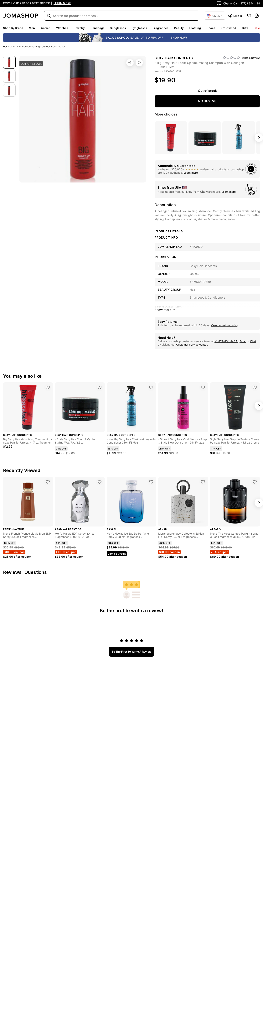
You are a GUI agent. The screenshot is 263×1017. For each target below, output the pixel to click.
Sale (257, 28)
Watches (62, 28)
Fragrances (160, 28)
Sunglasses (118, 28)
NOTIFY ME (207, 101)
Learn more (190, 172)
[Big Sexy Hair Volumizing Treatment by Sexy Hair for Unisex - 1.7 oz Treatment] (47, 387)
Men (32, 28)
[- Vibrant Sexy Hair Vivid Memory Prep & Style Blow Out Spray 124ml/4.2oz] (203, 387)
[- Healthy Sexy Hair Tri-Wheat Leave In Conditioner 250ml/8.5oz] (151, 387)
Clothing (195, 28)
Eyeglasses (139, 28)
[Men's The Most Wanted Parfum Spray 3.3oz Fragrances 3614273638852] (254, 481)
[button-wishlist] (249, 15)
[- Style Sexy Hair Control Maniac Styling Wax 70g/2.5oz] (99, 387)
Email (243, 341)
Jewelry (79, 28)
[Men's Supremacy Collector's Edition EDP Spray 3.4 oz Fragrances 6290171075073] (203, 481)
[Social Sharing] (130, 62)
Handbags (97, 28)
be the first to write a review (131, 651)
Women (45, 28)
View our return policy (224, 325)
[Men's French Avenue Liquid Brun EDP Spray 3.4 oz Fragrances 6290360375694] (47, 481)
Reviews (12, 572)
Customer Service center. (192, 344)
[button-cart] (256, 15)
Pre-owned (228, 28)
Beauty (179, 28)
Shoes (211, 28)
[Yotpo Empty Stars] (231, 57)
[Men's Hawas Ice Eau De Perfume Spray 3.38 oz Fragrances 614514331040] (151, 481)
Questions (35, 572)
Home (6, 46)
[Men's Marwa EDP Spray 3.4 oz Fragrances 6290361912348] (99, 481)
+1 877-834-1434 (226, 341)
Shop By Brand (13, 28)
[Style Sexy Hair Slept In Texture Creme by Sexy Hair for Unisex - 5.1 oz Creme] (254, 387)
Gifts (245, 28)
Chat (253, 341)
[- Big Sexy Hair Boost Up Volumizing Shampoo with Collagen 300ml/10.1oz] (139, 62)
